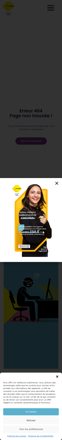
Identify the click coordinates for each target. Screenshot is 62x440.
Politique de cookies (16, 436)
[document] (31, 220)
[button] (57, 376)
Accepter (31, 412)
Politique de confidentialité (40, 436)
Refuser (31, 420)
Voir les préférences (31, 429)
